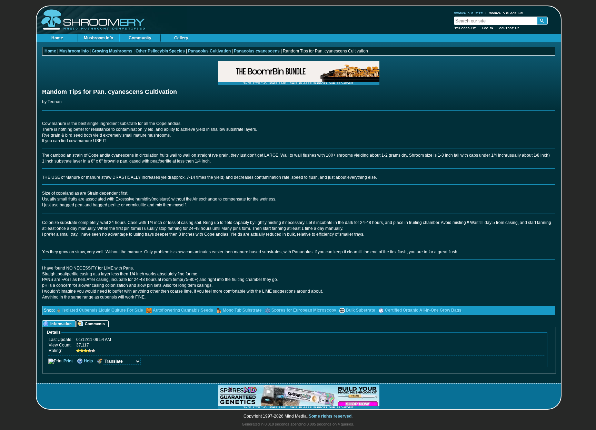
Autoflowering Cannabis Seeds (183, 310)
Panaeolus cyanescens (257, 51)
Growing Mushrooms (112, 51)
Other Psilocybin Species (160, 51)
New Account (465, 28)
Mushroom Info (98, 38)
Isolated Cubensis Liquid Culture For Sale (102, 310)
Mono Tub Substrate (242, 310)
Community (140, 38)
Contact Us (509, 28)
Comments (95, 324)
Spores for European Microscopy (303, 310)
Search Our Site (468, 13)
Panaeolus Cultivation (209, 51)
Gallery (181, 38)
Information (61, 324)
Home (57, 38)
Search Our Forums (506, 13)
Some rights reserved (330, 416)
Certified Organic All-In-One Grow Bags (423, 310)
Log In (487, 28)
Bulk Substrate (360, 310)
